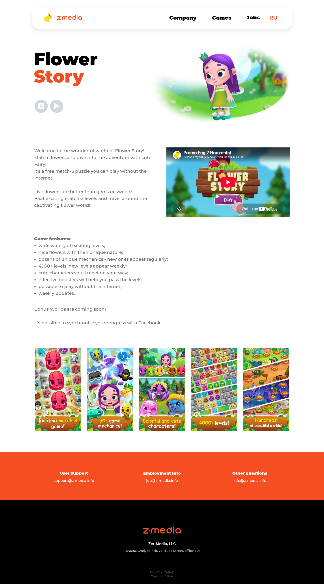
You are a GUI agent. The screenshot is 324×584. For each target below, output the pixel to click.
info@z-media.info (249, 481)
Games (221, 18)
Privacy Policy (162, 572)
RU (273, 18)
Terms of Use (162, 576)
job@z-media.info (162, 481)
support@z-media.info (74, 481)
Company (182, 18)
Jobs (253, 17)
